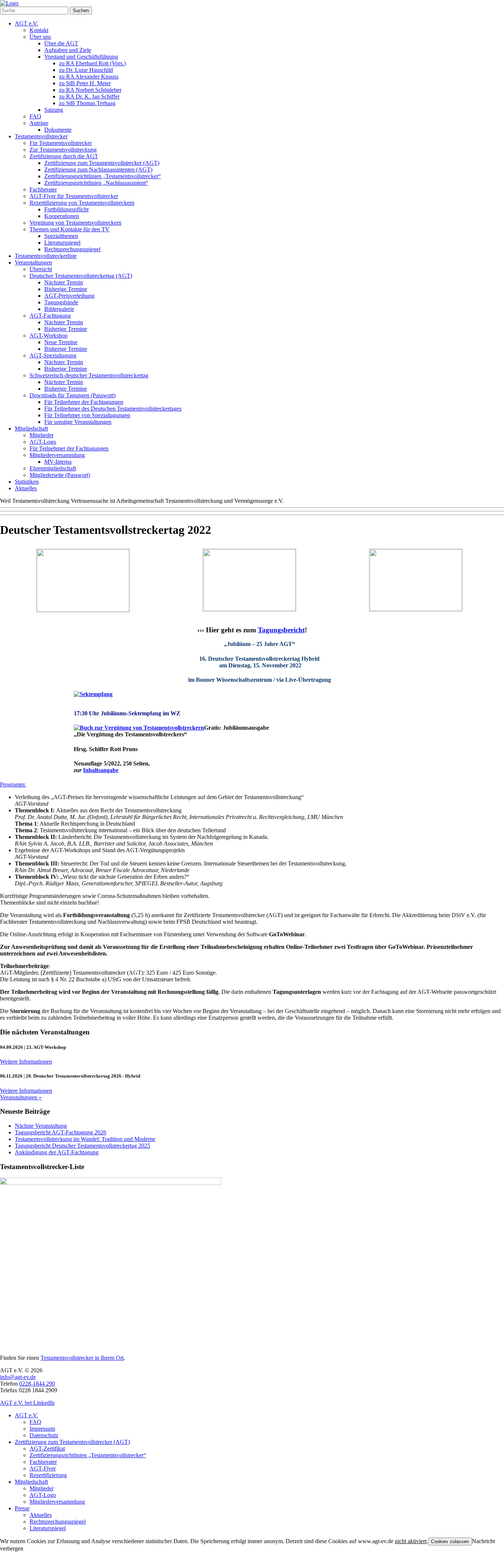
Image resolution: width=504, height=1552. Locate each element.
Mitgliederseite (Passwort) (60, 475)
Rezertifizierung (48, 1475)
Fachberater (43, 189)
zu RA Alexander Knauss (88, 76)
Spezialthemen (61, 236)
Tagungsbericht (281, 630)
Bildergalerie (59, 309)
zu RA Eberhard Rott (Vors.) (92, 63)
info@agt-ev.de (18, 1377)
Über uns (40, 37)
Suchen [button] (81, 10)
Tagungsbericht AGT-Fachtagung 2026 (60, 1132)
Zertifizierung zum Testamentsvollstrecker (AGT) (101, 163)
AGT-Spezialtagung (53, 355)
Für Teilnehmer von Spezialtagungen (87, 415)
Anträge (39, 123)
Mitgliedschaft (31, 428)
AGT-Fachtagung (50, 315)
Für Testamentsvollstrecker (61, 143)
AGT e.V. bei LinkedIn (27, 1403)
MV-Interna (58, 462)
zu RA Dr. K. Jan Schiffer (89, 96)
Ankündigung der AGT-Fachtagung (57, 1152)
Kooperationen (61, 216)
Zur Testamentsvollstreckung (63, 149)
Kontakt (39, 30)
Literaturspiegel (62, 242)
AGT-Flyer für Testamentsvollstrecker (74, 196)
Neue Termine (60, 342)
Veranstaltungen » (21, 1097)
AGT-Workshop (49, 335)
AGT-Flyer (43, 1468)
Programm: (13, 784)
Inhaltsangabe (100, 770)
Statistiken (27, 481)
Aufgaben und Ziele (67, 50)
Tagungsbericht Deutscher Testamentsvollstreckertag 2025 (82, 1146)
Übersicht (41, 269)
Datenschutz (44, 1435)
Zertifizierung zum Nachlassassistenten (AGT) (98, 169)
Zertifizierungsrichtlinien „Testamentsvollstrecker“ (102, 176)
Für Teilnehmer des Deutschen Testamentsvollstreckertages (113, 408)
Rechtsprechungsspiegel (72, 249)
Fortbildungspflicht (66, 209)
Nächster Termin (63, 282)
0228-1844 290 (37, 1383)
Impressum (42, 1428)
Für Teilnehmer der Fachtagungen (83, 402)
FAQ (35, 116)
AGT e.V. (26, 23)
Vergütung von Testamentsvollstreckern (75, 223)
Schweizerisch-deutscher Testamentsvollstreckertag (89, 375)
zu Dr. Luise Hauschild (86, 70)
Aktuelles (26, 488)
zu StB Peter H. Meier (85, 83)
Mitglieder (41, 435)
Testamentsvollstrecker (41, 136)
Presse (22, 1508)
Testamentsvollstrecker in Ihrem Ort (82, 1358)
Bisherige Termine (65, 289)
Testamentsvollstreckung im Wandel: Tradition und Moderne (85, 1139)
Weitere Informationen (26, 1061)
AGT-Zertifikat (47, 1448)
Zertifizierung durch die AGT (64, 156)
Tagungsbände (61, 302)
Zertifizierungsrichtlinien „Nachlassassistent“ (96, 183)
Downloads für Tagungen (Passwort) (72, 395)
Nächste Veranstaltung (41, 1126)
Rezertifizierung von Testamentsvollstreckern (82, 203)
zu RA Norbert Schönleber (90, 90)
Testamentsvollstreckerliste (46, 256)
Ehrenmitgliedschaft (53, 468)
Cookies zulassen (450, 1541)
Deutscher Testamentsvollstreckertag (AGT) (81, 276)
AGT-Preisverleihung (69, 296)
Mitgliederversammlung (57, 455)
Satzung (53, 110)
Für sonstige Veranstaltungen (77, 422)
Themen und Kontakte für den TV (70, 229)
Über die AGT (61, 43)
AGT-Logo (43, 442)
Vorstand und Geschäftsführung (81, 56)
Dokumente (58, 130)
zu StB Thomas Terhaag (87, 103)
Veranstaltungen (33, 262)
